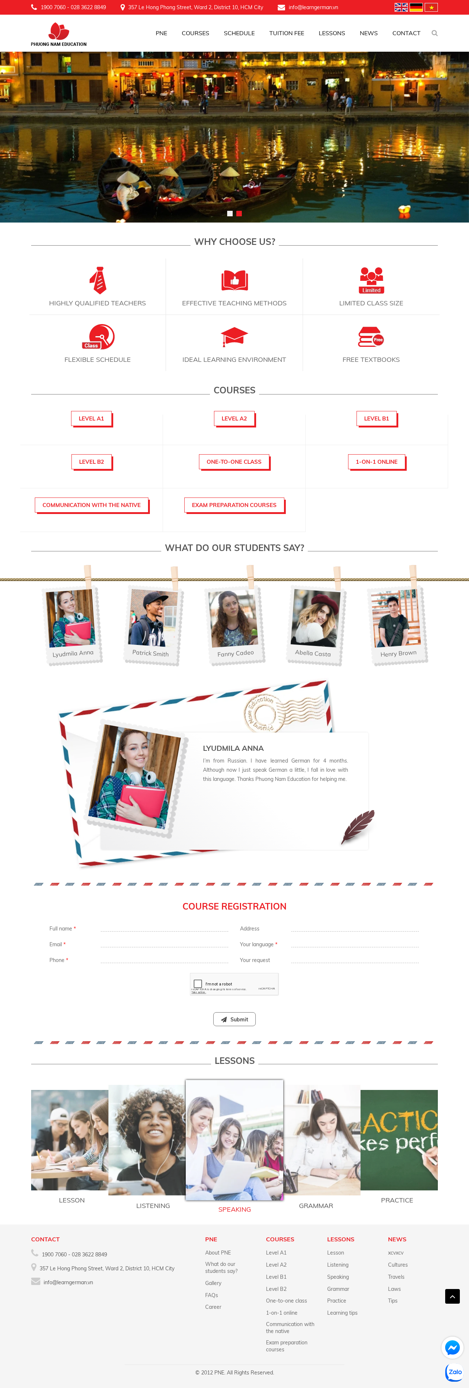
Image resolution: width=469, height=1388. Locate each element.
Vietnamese (431, 7)
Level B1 (276, 1277)
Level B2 (276, 1289)
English (401, 7)
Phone (58, 960)
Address (249, 928)
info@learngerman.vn (313, 7)
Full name (62, 928)
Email (57, 944)
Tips (393, 1300)
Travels (396, 1277)
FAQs (211, 1295)
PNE (161, 33)
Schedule (239, 33)
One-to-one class (286, 1300)
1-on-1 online (282, 1313)
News (369, 33)
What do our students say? (221, 1267)
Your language (258, 944)
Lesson (335, 1252)
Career (213, 1307)
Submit (239, 1019)
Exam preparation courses (286, 1346)
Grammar (338, 1289)
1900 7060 (53, 7)
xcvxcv (395, 1252)
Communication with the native (290, 1327)
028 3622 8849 (88, 7)
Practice (336, 1300)
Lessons (332, 33)
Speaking (338, 1277)
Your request (255, 960)
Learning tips (342, 1313)
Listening (337, 1265)
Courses (195, 33)
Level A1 (276, 1252)
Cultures (398, 1265)
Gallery (213, 1283)
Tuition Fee (286, 33)
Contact (406, 33)
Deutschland (416, 7)
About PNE (218, 1252)
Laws (394, 1289)
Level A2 (276, 1265)
